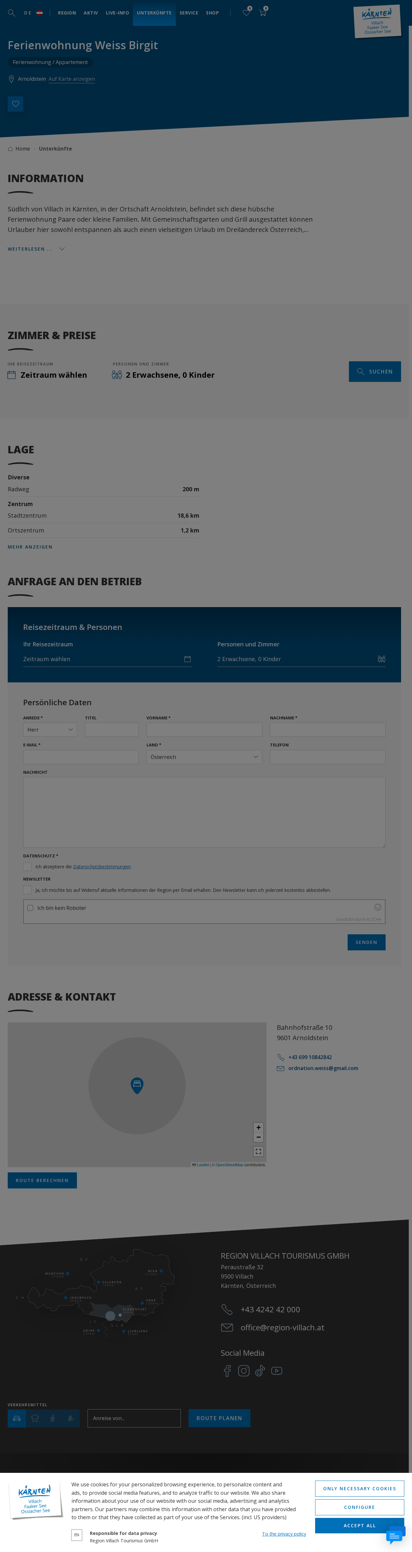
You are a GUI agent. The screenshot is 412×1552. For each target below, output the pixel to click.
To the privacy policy (284, 1534)
